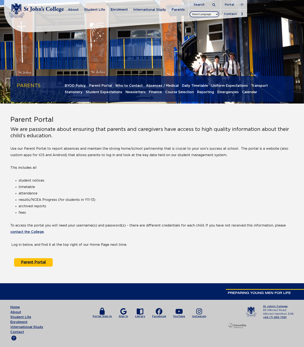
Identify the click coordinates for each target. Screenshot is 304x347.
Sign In (123, 316)
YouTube (179, 316)
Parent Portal (100, 85)
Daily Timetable (195, 85)
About (73, 9)
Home (15, 307)
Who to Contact (129, 85)
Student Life (94, 9)
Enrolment (119, 9)
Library (140, 316)
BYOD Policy (75, 85)
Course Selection (179, 92)
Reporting (205, 92)
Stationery (74, 92)
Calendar (249, 92)
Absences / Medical (162, 85)
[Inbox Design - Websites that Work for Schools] (237, 326)
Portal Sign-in (102, 316)
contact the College (27, 232)
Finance (155, 92)
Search (199, 4)
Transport (259, 85)
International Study (149, 9)
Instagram (199, 316)
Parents (178, 9)
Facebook (159, 316)
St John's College (275, 306)
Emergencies (228, 92)
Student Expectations (104, 92)
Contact (230, 14)
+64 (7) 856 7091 (275, 317)
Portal (229, 4)
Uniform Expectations (229, 85)
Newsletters (136, 92)
